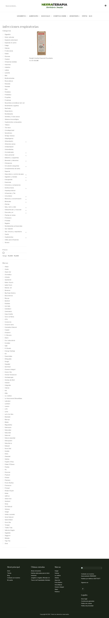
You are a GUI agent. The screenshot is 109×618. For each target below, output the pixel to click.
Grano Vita (8, 372)
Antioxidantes (9, 149)
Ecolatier (7, 343)
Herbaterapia (9, 377)
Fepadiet (7, 364)
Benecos (7, 290)
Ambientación (9, 147)
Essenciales (8, 356)
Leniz (6, 411)
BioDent (7, 301)
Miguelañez (8, 425)
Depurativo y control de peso (14, 174)
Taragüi (7, 525)
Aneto (7, 269)
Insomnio (8, 64)
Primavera (8, 218)
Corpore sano (9, 324)
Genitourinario (9, 188)
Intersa (7, 388)
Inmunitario (8, 196)
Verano (7, 242)
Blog (90, 16)
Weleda (7, 538)
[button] (105, 6)
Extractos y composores (13, 185)
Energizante (8, 179)
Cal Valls (7, 306)
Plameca (7, 480)
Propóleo (8, 97)
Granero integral (10, 369)
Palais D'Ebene (9, 464)
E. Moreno (8, 335)
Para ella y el (9, 212)
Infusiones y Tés (10, 193)
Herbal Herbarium (11, 375)
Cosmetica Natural (11, 327)
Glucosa (7, 56)
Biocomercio (9, 295)
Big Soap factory (10, 293)
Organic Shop (9, 462)
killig (6, 393)
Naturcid (7, 435)
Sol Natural (8, 506)
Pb (5, 469)
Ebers (6, 338)
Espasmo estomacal (11, 40)
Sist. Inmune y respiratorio (13, 231)
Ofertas (84, 16)
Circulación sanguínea (12, 166)
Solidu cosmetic (10, 514)
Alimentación (33, 16)
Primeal (7, 488)
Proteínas (8, 100)
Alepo (7, 266)
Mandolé (7, 417)
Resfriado (8, 108)
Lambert (7, 404)
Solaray (7, 509)
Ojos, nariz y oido (10, 207)
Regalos (7, 223)
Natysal (7, 446)
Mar (6, 75)
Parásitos (8, 92)
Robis (6, 493)
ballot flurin (8, 285)
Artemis (7, 277)
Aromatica (8, 274)
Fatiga (7, 45)
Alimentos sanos (10, 144)
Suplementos (21, 16)
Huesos (7, 59)
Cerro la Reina (9, 317)
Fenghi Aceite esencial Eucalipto (41, 58)
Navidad (7, 86)
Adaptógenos (9, 138)
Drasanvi (7, 332)
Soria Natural (9, 517)
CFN (6, 319)
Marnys (7, 419)
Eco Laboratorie (10, 340)
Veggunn (7, 535)
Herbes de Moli (10, 380)
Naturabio (8, 430)
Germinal (7, 367)
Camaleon (8, 309)
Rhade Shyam (9, 491)
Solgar (7, 512)
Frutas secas (9, 51)
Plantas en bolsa (10, 215)
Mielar (7, 422)
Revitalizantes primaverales (13, 226)
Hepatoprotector (10, 190)
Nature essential (10, 438)
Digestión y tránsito (11, 177)
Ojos (6, 89)
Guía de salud (45, 16)
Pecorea (7, 472)
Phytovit (7, 475)
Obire (6, 454)
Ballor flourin (9, 282)
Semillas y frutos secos (12, 116)
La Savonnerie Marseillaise (13, 398)
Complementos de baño (12, 168)
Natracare (8, 427)
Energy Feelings (10, 351)
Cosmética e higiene (59, 16)
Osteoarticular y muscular (13, 209)
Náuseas (7, 84)
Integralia (8, 385)
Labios (7, 70)
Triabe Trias (8, 527)
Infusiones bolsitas (11, 62)
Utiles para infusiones (12, 240)
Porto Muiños (9, 483)
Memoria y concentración (13, 199)
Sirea (6, 504)
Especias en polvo (10, 43)
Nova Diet (8, 448)
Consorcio (8, 322)
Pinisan (7, 477)
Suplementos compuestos (13, 122)
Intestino (7, 67)
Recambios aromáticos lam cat (14, 103)
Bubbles (7, 303)
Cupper (7, 330)
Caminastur (8, 311)
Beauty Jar (8, 288)
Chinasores (8, 163)
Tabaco (7, 125)
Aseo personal (9, 155)
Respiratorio (9, 111)
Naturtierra (8, 443)
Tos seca (7, 127)
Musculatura (9, 81)
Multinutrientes (9, 78)
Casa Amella (9, 314)
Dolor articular (9, 37)
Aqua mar (8, 272)
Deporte (7, 171)
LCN (6, 409)
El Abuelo (8, 348)
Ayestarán (8, 280)
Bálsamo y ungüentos (12, 158)
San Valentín (9, 229)
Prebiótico (8, 95)
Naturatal (8, 433)
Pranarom (8, 485)
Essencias (8, 182)
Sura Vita (8, 522)
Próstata (7, 220)
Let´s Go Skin (9, 414)
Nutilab (7, 451)
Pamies (7, 467)
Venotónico (8, 133)
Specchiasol (9, 520)
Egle (6, 346)
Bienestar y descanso (11, 160)
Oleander (8, 456)
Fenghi (7, 361)
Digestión (8, 34)
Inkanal (7, 382)
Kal (6, 390)
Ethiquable (8, 359)
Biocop (7, 298)
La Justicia (8, 396)
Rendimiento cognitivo (12, 105)
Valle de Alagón (10, 530)
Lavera (7, 406)
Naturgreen (8, 440)
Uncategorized (9, 130)
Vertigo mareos (9, 136)
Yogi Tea (7, 541)
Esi (5, 353)
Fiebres (7, 48)
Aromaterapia (74, 16)
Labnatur (8, 401)
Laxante (7, 73)
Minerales (8, 201)
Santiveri (7, 501)
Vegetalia (7, 533)
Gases (7, 53)
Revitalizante (9, 114)
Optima (7, 459)
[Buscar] (3, 6)
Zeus (6, 543)
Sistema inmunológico (12, 119)
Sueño (7, 234)
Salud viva (8, 498)
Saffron (7, 496)
